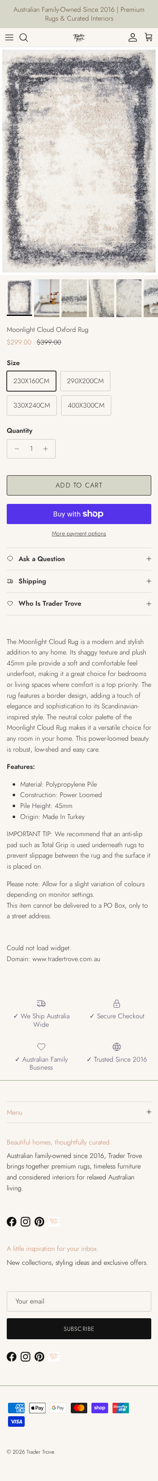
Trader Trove (40, 1452)
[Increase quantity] (47, 449)
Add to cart (79, 485)
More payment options (79, 533)
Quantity (19, 430)
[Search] (28, 37)
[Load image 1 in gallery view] (79, 161)
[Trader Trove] (79, 37)
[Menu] (9, 37)
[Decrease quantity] (14, 449)
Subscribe (79, 1329)
